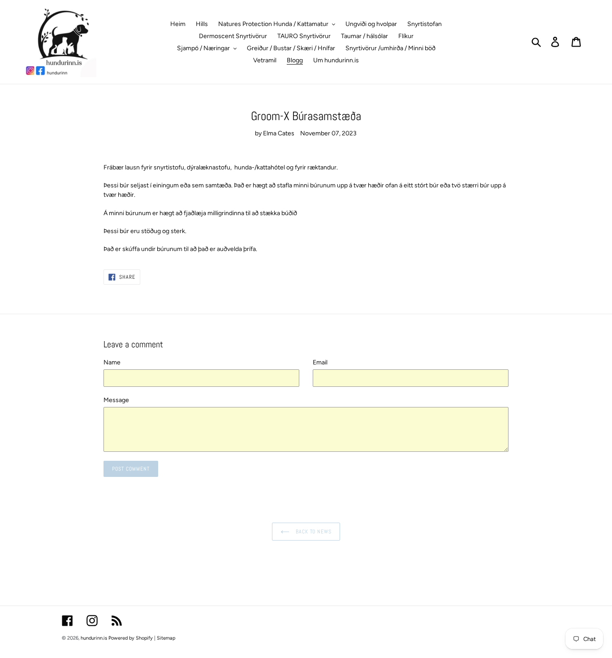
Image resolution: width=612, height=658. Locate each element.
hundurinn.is (94, 638)
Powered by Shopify (130, 638)
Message (116, 400)
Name (112, 362)
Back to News (313, 531)
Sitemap (166, 638)
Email (320, 362)
